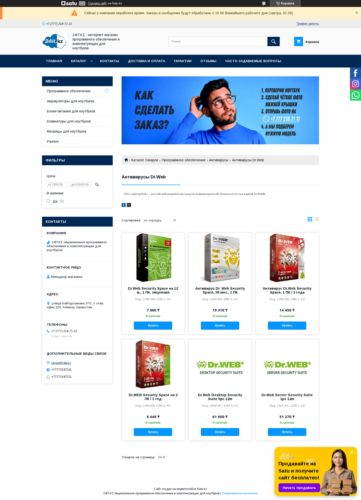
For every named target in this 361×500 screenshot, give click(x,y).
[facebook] (124, 206)
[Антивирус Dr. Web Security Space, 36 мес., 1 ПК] (220, 257)
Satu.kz (202, 489)
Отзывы (208, 61)
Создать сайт (97, 3)
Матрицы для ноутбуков (66, 131)
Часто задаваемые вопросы (253, 61)
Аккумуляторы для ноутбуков (70, 101)
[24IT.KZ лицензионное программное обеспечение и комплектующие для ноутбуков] (54, 48)
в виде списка (317, 220)
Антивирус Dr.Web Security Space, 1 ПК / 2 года (287, 290)
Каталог (78, 61)
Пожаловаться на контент (240, 493)
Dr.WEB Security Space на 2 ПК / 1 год (153, 397)
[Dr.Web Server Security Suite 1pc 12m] (287, 364)
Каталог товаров (144, 160)
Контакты (109, 61)
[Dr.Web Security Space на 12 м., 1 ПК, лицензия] (153, 257)
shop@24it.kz (61, 363)
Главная (54, 61)
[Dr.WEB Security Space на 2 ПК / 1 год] (153, 364)
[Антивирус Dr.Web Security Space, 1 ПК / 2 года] (287, 257)
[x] (129, 206)
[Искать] (273, 41)
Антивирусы (218, 160)
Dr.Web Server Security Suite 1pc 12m (287, 397)
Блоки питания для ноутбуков (71, 111)
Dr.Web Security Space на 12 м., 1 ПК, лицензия (153, 290)
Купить (153, 325)
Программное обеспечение (184, 160)
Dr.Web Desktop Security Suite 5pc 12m (220, 397)
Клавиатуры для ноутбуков (69, 121)
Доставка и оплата (146, 61)
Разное (53, 141)
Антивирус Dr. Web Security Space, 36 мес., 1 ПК (220, 290)
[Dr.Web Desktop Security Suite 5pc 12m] (220, 364)
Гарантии (183, 61)
